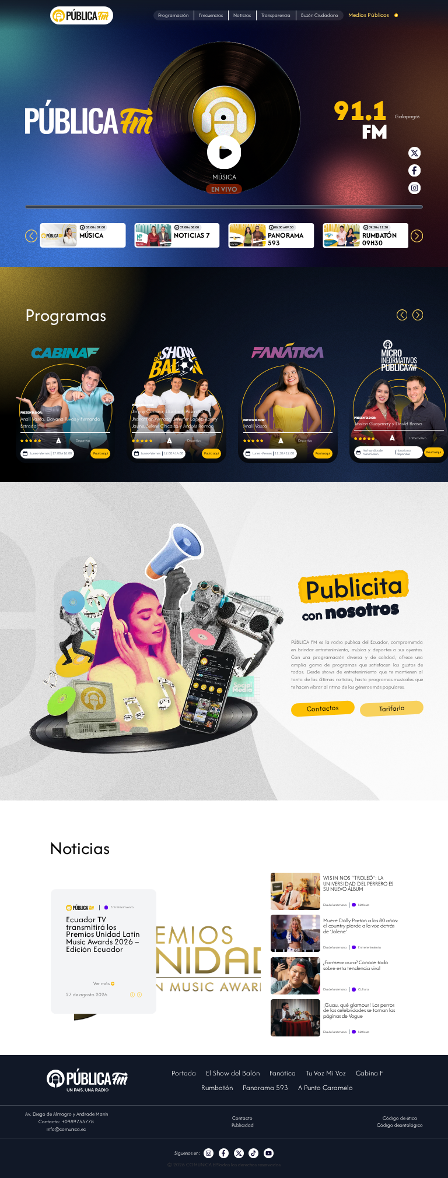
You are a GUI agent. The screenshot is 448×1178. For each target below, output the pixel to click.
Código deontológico (400, 1124)
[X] (239, 1153)
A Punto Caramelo (325, 1087)
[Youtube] (269, 1153)
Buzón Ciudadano (319, 15)
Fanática (283, 1073)
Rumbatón (217, 1087)
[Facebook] (224, 1153)
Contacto (242, 1117)
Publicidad (243, 1124)
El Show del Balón (233, 1073)
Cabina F (369, 1073)
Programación (173, 15)
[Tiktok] (253, 1153)
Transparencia (275, 15)
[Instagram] (209, 1153)
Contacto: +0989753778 (66, 1121)
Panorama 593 (265, 1087)
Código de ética (400, 1117)
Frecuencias (211, 15)
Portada (184, 1073)
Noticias (242, 15)
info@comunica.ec (66, 1129)
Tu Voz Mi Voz (326, 1073)
